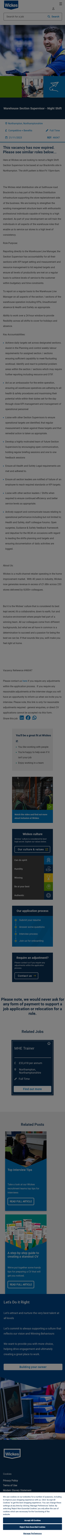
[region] (32, 1514)
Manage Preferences (32, 1533)
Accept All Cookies (32, 1520)
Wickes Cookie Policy (20, 1514)
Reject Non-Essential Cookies (33, 1527)
